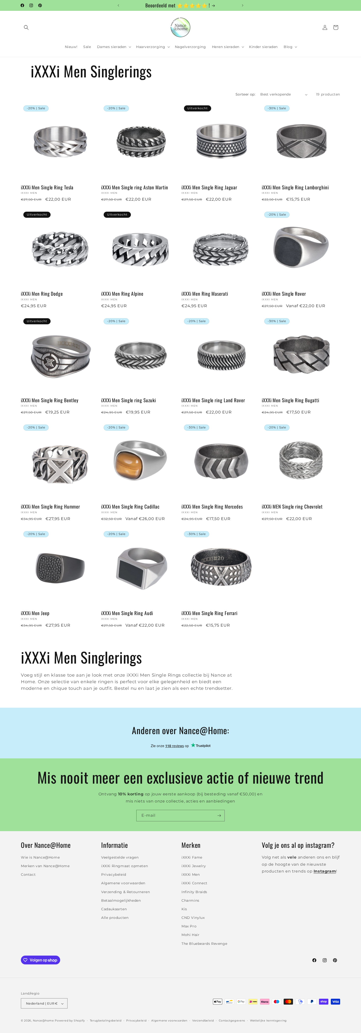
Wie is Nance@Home (40, 857)
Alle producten (114, 917)
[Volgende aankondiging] (242, 5)
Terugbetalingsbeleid (106, 1020)
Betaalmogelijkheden (121, 900)
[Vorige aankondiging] (118, 5)
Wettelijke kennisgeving (268, 1020)
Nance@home (43, 1020)
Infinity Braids (194, 891)
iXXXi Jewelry (193, 865)
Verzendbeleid (203, 1020)
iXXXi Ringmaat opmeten (124, 865)
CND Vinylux (193, 917)
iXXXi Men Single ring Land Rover (213, 400)
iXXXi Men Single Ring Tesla (47, 187)
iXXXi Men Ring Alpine (122, 293)
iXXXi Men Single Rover (284, 293)
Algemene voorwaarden (123, 883)
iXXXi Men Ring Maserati (204, 293)
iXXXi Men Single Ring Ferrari (209, 613)
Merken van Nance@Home (45, 865)
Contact (28, 874)
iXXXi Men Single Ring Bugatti (290, 400)
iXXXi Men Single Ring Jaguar (209, 187)
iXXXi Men (190, 874)
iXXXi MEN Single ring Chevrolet (292, 506)
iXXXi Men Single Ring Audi (127, 613)
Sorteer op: (245, 94)
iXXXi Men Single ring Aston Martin (134, 187)
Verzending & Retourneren (125, 891)
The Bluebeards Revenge (204, 943)
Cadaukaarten (114, 909)
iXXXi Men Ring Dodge (42, 293)
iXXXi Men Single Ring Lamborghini (295, 187)
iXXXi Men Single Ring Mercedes (212, 506)
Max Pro (188, 926)
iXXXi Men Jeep (35, 613)
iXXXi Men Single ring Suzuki (128, 400)
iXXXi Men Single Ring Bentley (50, 400)
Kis (184, 909)
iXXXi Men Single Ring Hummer (50, 506)
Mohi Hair (190, 935)
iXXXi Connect (194, 883)
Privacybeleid (113, 874)
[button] (26, 27)
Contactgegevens (232, 1020)
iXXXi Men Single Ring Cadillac (130, 506)
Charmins (190, 900)
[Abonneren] (219, 815)
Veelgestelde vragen (120, 857)
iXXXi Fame (191, 857)
